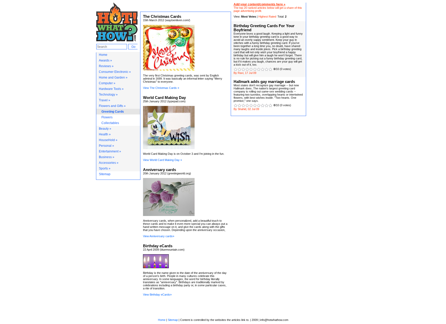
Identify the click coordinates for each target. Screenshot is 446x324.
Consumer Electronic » (115, 72)
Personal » (106, 146)
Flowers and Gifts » (112, 106)
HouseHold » (108, 140)
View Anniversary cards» (158, 236)
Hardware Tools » (111, 89)
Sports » (104, 168)
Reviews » (106, 66)
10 (270, 69)
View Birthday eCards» (157, 294)
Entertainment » (110, 151)
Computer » (107, 83)
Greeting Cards (112, 111)
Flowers (107, 117)
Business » (106, 157)
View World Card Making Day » (162, 159)
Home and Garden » (113, 77)
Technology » (108, 94)
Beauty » (105, 128)
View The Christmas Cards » (161, 87)
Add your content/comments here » (259, 4)
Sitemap (104, 174)
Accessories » (108, 163)
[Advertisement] (329, 80)
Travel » (104, 100)
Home (103, 55)
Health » (105, 134)
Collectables (110, 123)
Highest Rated (267, 16)
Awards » (105, 60)
